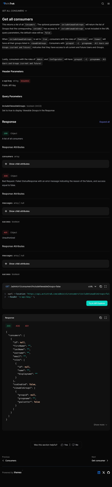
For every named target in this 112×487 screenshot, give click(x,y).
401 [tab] (27, 326)
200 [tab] (8, 326)
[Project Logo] (9, 3)
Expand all (105, 122)
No (77, 445)
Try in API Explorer (97, 303)
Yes (66, 445)
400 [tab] (18, 326)
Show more (99, 424)
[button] (55, 164)
